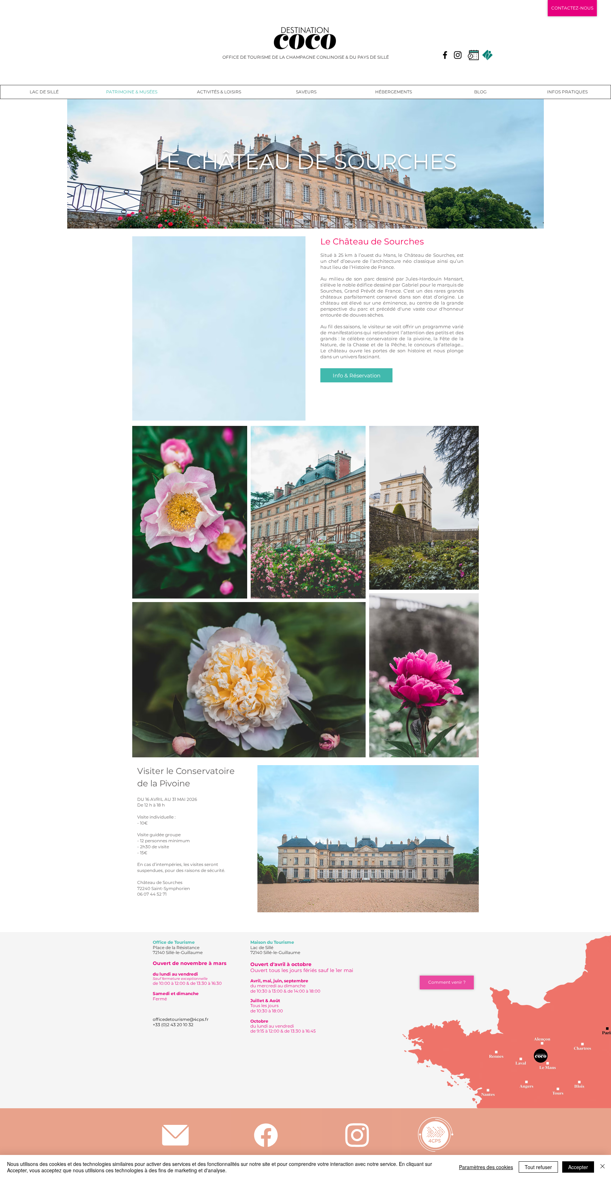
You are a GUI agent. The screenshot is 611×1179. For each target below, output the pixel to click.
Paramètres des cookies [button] (486, 1167)
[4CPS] (435, 1134)
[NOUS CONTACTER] (175, 1135)
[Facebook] (445, 55)
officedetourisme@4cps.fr (181, 1019)
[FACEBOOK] (266, 1135)
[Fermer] (602, 1167)
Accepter (578, 1167)
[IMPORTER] (357, 1135)
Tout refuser (538, 1167)
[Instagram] (458, 55)
